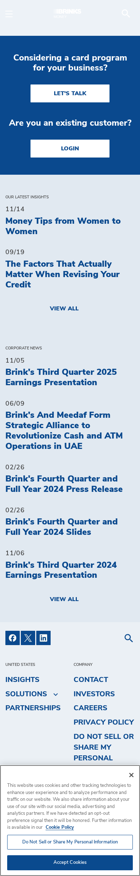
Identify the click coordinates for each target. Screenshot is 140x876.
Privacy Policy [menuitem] (104, 722)
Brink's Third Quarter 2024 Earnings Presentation (61, 570)
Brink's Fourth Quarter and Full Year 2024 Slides (61, 527)
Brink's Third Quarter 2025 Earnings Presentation (61, 377)
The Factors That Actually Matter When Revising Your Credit (62, 274)
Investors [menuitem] (94, 694)
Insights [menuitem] (22, 679)
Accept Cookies (70, 862)
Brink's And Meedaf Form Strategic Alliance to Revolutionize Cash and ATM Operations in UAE (64, 430)
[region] (70, 820)
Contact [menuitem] (91, 679)
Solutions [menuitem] (26, 694)
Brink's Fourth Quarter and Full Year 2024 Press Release (64, 484)
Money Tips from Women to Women (63, 226)
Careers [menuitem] (90, 708)
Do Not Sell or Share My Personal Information (70, 842)
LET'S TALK (70, 93)
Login (70, 148)
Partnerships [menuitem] (33, 708)
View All (64, 308)
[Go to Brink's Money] (70, 13)
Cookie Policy (60, 827)
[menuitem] (126, 13)
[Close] (131, 775)
